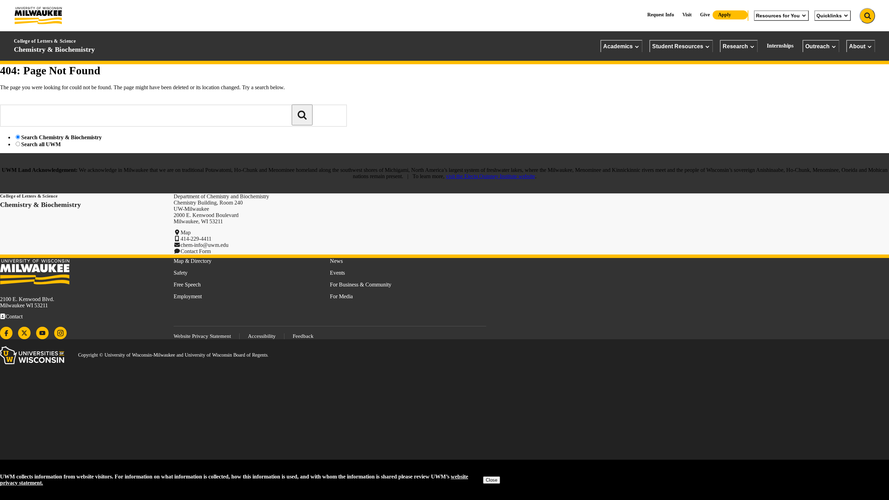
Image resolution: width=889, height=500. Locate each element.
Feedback (303, 336)
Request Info (660, 14)
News (336, 261)
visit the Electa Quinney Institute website (490, 176)
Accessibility (262, 336)
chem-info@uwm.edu (205, 245)
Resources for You (778, 15)
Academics (618, 46)
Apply (724, 14)
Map (186, 232)
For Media (341, 296)
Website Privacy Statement (202, 336)
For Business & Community (360, 285)
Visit (687, 14)
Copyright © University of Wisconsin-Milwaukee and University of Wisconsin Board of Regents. (173, 355)
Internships (780, 45)
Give (705, 14)
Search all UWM (41, 144)
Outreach (817, 46)
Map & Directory (192, 261)
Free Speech (187, 285)
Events (337, 273)
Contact (14, 316)
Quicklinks (829, 15)
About (857, 46)
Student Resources (677, 46)
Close (491, 480)
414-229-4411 (196, 239)
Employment (188, 296)
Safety (181, 273)
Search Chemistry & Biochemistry (61, 137)
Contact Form (196, 251)
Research (735, 46)
